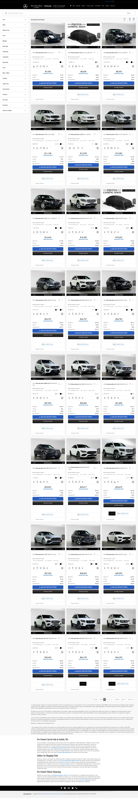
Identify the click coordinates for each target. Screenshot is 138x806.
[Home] (70, 6)
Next (117, 699)
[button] (63, 35)
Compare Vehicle (39, 99)
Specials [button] (78, 5)
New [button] (74, 5)
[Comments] (62, 66)
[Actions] (61, 52)
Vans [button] (103, 5)
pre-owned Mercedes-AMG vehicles (70, 760)
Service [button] (107, 5)
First (95, 699)
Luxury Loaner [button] (90, 5)
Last (123, 699)
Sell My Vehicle (47, 87)
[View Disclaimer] (47, 66)
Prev (100, 699)
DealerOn (44, 793)
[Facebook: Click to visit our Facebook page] (61, 788)
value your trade (64, 763)
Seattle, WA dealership (64, 752)
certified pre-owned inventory (59, 747)
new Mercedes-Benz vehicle (59, 775)
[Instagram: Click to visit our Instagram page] (69, 788)
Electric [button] (83, 5)
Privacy (52, 793)
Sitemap (48, 793)
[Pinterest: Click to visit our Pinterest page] (65, 788)
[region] (48, 77)
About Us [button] (113, 5)
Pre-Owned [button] (97, 5)
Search (128, 13)
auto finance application (84, 780)
